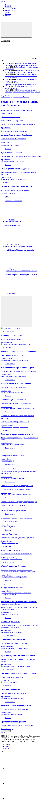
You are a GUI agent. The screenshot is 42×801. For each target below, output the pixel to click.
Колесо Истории (10, 8)
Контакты (8, 748)
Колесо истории (14, 244)
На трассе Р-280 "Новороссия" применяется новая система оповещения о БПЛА (21, 64)
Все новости (5, 95)
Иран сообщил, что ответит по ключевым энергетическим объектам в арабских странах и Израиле (21, 75)
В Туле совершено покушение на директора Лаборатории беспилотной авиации (21, 84)
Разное (7, 746)
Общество (8, 14)
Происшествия (10, 10)
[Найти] (16, 30)
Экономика (8, 7)
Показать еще (6, 731)
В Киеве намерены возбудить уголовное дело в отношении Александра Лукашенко (22, 91)
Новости (7, 15)
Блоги (7, 12)
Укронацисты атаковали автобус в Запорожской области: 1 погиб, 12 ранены (22, 71)
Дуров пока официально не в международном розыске (20, 87)
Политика (8, 5)
